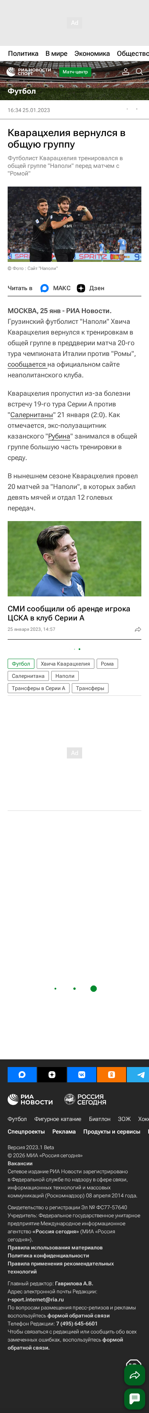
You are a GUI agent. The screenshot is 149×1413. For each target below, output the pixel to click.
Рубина (59, 436)
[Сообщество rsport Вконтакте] (81, 1074)
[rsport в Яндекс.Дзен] (51, 1074)
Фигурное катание (57, 1119)
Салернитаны (31, 415)
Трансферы (90, 688)
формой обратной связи (78, 1315)
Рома (107, 664)
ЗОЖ (124, 1119)
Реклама (64, 1131)
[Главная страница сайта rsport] (46, 72)
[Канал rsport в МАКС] (22, 1074)
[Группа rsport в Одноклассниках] (111, 1074)
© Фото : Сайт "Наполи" (33, 268)
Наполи (64, 676)
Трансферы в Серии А (38, 688)
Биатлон (99, 1119)
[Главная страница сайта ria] (8, 72)
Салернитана (28, 676)
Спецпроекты (26, 1131)
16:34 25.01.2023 (29, 110)
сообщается (27, 364)
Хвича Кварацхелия (65, 664)
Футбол (21, 664)
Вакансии (20, 1163)
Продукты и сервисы (111, 1131)
